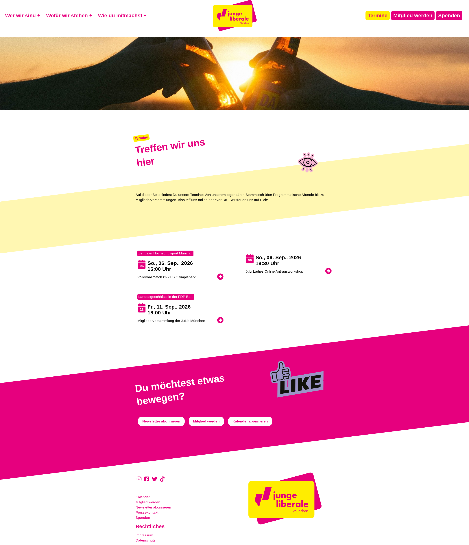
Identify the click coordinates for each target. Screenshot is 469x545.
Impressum (144, 535)
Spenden (143, 518)
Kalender (143, 497)
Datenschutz (146, 540)
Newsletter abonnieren (153, 507)
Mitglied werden (148, 502)
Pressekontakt (147, 512)
